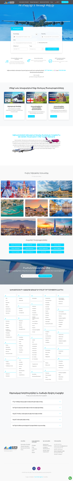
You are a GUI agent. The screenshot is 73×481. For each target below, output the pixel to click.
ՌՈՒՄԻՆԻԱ (61, 301)
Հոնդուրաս (34, 348)
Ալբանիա (7, 302)
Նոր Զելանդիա (48, 336)
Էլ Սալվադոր (21, 312)
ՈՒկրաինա (61, 361)
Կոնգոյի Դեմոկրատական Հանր (35, 318)
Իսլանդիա (21, 337)
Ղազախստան (35, 364)
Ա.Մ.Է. (7, 300)
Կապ (51, 2)
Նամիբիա (47, 331)
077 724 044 (48, 70)
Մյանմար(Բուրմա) (49, 323)
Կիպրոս (33, 327)
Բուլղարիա (8, 335)
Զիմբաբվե (21, 300)
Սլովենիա (60, 324)
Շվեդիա (47, 354)
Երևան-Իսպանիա (16, 251)
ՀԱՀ (33, 342)
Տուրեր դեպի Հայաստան (46, 451)
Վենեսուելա (61, 336)
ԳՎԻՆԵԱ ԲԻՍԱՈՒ (9, 353)
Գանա (7, 345)
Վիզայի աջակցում (34, 2)
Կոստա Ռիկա (35, 321)
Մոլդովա (47, 315)
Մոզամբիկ (47, 321)
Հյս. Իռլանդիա (35, 359)
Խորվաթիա (34, 298)
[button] (57, 2)
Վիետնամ (61, 338)
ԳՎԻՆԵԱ (7, 351)
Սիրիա (60, 326)
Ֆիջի (60, 374)
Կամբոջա (34, 310)
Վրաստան (61, 343)
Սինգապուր (61, 320)
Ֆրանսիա (61, 379)
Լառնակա (34, 449)
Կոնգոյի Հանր (35, 314)
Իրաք (20, 343)
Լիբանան (21, 364)
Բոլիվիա (7, 327)
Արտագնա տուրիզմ (24, 2)
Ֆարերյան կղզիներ (62, 372)
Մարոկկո (47, 306)
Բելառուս (7, 323)
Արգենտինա (8, 308)
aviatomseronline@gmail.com (60, 446)
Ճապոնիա (34, 374)
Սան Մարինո (61, 311)
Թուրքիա (20, 327)
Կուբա (33, 325)
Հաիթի (33, 340)
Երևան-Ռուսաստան (15, 244)
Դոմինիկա (8, 363)
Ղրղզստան (34, 366)
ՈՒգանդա (61, 363)
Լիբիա (20, 368)
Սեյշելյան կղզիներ (62, 318)
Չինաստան (47, 365)
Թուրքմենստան (22, 329)
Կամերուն (34, 308)
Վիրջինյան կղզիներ (62, 340)
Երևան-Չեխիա (57, 244)
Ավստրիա (8, 313)
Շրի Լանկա (47, 352)
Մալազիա (47, 302)
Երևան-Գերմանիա (15, 248)
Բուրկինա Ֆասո (9, 337)
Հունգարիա (34, 346)
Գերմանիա (8, 347)
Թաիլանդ (21, 320)
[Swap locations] (36, 34)
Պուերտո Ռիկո (48, 379)
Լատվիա (20, 362)
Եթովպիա (8, 376)
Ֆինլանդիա (61, 376)
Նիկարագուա (48, 338)
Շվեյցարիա (47, 356)
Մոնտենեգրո (47, 319)
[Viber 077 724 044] (54, 70)
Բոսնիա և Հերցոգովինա (8, 330)
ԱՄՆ (6, 298)
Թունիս (20, 325)
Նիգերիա (47, 340)
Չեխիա (46, 362)
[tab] (17, 28)
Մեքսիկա (47, 313)
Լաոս (20, 360)
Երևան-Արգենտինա (43, 248)
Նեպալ (46, 333)
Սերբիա (60, 316)
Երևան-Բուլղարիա (57, 251)
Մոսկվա (34, 445)
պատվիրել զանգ (65, 2)
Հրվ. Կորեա (34, 354)
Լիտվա (20, 372)
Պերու (46, 377)
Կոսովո (33, 331)
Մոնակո (47, 317)
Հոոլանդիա (34, 352)
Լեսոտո (20, 366)
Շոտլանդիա (47, 350)
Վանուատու (61, 334)
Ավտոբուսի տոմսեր (44, 2)
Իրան (20, 341)
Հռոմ (33, 450)
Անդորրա (7, 306)
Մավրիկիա (47, 304)
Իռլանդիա (21, 345)
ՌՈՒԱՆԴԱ (60, 303)
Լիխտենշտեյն (21, 370)
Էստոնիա (21, 310)
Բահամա (7, 321)
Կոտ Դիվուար (35, 323)
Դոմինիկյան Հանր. (9, 365)
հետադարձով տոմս (43, 42)
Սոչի (33, 447)
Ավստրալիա (8, 311)
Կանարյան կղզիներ (36, 329)
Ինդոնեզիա (21, 339)
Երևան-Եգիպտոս (29, 251)
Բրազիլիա (8, 332)
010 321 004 (62, 70)
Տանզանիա (61, 351)
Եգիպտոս (8, 373)
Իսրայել (20, 347)
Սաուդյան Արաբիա (62, 313)
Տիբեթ (60, 353)
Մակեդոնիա (47, 298)
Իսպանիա (21, 349)
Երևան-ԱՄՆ (29, 244)
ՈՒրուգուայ (61, 367)
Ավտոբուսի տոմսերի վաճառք (47, 445)
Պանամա (47, 373)
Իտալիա (20, 352)
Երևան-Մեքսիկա (57, 248)
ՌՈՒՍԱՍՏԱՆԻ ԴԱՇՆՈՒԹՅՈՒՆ (61, 299)
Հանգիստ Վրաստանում (46, 448)
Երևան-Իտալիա (43, 244)
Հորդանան (34, 350)
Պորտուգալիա (48, 375)
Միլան (33, 452)
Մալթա (46, 311)
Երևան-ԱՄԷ (43, 251)
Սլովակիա (61, 322)
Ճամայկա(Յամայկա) (36, 376)
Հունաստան (34, 344)
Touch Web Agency (38, 477)
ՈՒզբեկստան (61, 365)
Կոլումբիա (34, 312)
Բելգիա (7, 325)
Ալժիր (7, 304)
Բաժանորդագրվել (45, 275)
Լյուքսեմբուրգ (21, 374)
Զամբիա (20, 298)
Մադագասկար (48, 300)
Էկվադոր (20, 308)
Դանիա (7, 361)
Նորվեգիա (47, 342)
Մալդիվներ (47, 308)
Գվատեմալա (8, 349)
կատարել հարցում (52, 49)
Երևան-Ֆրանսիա (29, 248)
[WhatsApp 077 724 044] (53, 70)
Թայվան (20, 322)
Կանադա (34, 306)
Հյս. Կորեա (34, 356)
